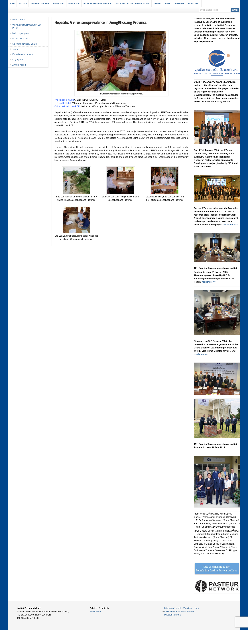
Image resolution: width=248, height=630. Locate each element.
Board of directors (21, 38)
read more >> (208, 282)
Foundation (74, 3)
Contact (157, 3)
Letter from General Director (97, 3)
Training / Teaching (40, 3)
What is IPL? (18, 19)
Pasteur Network (172, 615)
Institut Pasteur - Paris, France (179, 611)
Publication (95, 611)
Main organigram (20, 33)
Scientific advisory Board (24, 44)
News (167, 3)
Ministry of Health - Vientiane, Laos (181, 608)
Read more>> (230, 224)
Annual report (19, 65)
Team (15, 49)
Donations (179, 3)
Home (12, 3)
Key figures (17, 59)
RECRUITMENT (194, 3)
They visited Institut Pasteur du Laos (132, 3)
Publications (58, 3)
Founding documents (22, 54)
